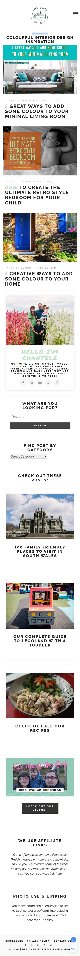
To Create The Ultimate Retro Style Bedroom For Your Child (37, 195)
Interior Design (19, 100)
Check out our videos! (40, 808)
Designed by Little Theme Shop (46, 949)
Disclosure (14, 941)
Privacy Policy (38, 941)
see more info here (49, 873)
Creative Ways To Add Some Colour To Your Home (39, 279)
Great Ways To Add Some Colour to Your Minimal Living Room (37, 111)
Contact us (63, 941)
